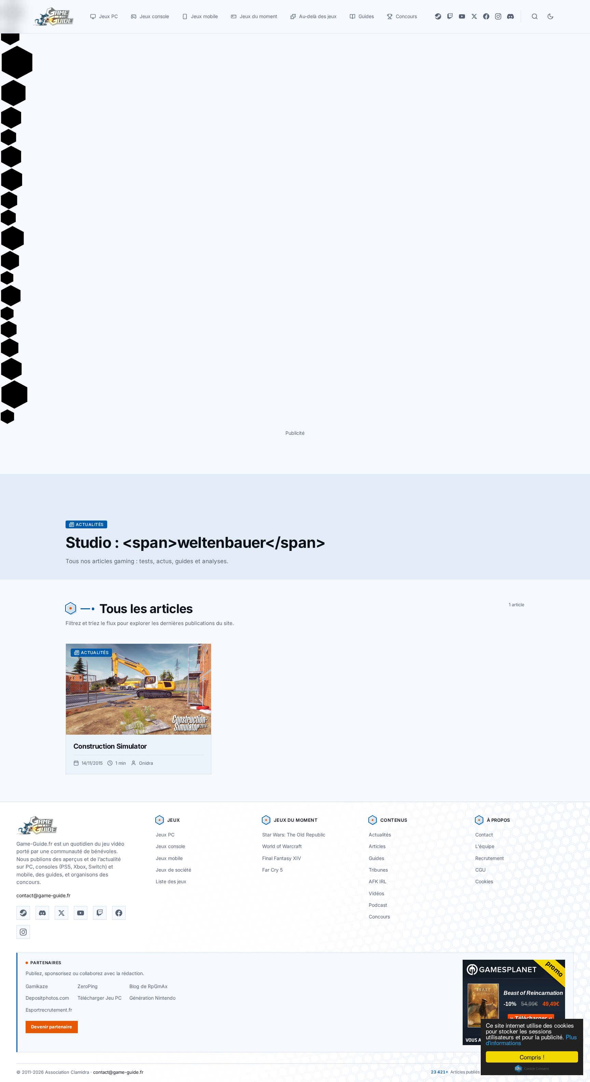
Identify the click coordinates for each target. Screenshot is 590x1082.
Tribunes (378, 870)
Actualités (380, 834)
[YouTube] (461, 16)
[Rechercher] (535, 16)
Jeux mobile (169, 858)
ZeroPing (88, 986)
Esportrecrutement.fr (49, 1010)
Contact (484, 834)
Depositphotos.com (47, 998)
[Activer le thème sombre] (550, 16)
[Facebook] (486, 16)
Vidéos (376, 893)
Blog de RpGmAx (148, 986)
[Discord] (510, 16)
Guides (376, 858)
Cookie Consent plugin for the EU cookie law (532, 1068)
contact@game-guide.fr (43, 895)
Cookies (484, 881)
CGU (480, 870)
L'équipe (484, 846)
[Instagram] (498, 16)
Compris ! (532, 1057)
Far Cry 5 (272, 870)
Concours (379, 916)
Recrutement (489, 858)
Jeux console (170, 846)
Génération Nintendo (152, 998)
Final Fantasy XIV (281, 858)
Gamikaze (37, 986)
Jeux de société (173, 870)
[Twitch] (450, 16)
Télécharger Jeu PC (100, 998)
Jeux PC (165, 834)
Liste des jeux (171, 881)
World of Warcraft (282, 846)
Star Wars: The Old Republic (293, 834)
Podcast (378, 905)
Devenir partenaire (51, 1026)
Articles (377, 846)
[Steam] (438, 16)
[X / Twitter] (474, 16)
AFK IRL (378, 881)
